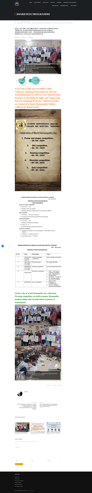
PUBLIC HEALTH (55, 5)
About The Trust (17, 478)
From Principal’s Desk (18, 482)
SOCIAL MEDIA (73, 5)
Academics (59, 2)
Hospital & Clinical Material (70, 2)
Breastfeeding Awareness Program (21, 432)
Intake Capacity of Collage (19, 486)
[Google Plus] (53, 385)
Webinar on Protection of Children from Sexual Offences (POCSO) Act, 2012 (53, 432)
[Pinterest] (58, 385)
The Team (52, 2)
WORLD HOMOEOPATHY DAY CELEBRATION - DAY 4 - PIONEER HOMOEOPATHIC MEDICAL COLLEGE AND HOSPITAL (49, 405)
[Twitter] (55, 385)
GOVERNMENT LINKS (64, 5)
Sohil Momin (17, 37)
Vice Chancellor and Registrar (19, 480)
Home (30, 2)
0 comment (31, 37)
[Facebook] (51, 385)
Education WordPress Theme (19, 490)
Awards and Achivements (18, 484)
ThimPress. (25, 490)
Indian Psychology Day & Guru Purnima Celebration (38, 432)
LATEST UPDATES (37, 2)
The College (45, 2)
